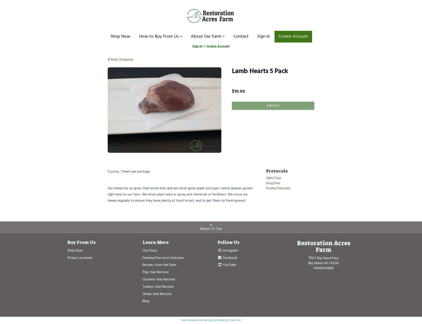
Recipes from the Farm (159, 265)
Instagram (230, 251)
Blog (146, 301)
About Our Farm (206, 36)
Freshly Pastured (278, 188)
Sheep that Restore (157, 294)
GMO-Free (273, 178)
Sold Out (273, 106)
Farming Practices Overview (163, 258)
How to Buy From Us (159, 36)
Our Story (150, 251)
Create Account (293, 36)
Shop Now (120, 36)
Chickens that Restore (159, 279)
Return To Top (211, 229)
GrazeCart (235, 320)
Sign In (263, 36)
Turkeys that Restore (158, 287)
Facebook (229, 258)
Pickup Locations (80, 258)
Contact (241, 36)
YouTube (229, 265)
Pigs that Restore (156, 272)
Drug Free (273, 183)
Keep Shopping (121, 60)
